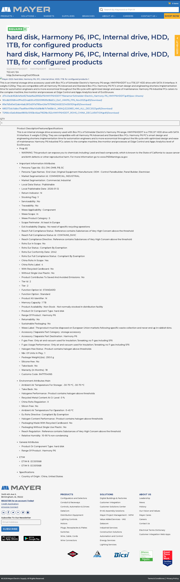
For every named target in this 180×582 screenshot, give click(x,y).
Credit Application (10, 504)
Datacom (104, 523)
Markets (49, 16)
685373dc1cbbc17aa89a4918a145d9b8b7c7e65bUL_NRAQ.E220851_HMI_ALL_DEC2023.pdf (57, 108)
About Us (108, 16)
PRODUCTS (66, 494)
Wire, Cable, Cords (69, 536)
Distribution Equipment (71, 515)
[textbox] (139, 9)
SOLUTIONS (106, 494)
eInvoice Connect (9, 507)
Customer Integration (110, 502)
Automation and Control (111, 536)
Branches (88, 16)
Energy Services (107, 540)
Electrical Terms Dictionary (152, 530)
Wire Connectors (68, 540)
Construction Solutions (111, 532)
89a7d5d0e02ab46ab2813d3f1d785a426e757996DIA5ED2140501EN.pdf (46, 104)
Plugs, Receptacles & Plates (73, 528)
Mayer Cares (145, 515)
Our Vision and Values (149, 511)
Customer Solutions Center (113, 506)
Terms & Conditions (156, 578)
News (142, 502)
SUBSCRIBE (10, 529)
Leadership (144, 498)
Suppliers (68, 16)
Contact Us (148, 16)
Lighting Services (108, 544)
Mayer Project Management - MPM (117, 515)
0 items (175, 3)
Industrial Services (109, 528)
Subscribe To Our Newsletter (16, 518)
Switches (64, 532)
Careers (128, 16)
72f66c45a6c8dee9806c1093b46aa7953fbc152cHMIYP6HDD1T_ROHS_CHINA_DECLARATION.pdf (60, 113)
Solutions (27, 16)
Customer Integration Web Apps (154, 534)
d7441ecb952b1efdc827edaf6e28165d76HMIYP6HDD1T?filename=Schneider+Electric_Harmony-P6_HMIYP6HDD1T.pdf (72, 96)
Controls (73, 519)
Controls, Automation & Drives (74, 506)
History (142, 506)
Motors (63, 523)
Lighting (64, 519)
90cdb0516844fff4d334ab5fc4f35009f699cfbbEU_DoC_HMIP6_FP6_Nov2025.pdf (52, 100)
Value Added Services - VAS (113, 519)
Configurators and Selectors (73, 498)
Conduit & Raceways (70, 502)
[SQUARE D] (18, 29)
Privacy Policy (173, 578)
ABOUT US (145, 494)
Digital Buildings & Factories (113, 498)
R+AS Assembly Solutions (112, 511)
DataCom (64, 511)
